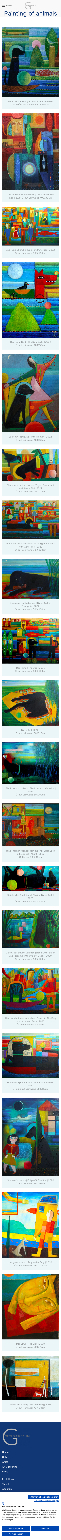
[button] (7, 5)
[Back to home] (31, 5)
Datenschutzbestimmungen (46, 1500)
